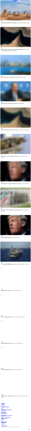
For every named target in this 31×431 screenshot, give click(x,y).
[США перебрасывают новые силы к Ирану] (15, 228)
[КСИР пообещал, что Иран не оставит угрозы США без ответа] (15, 281)
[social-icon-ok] (6, 429)
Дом (2, 420)
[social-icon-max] (8, 429)
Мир (2, 408)
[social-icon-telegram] (4, 429)
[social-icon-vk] (2, 429)
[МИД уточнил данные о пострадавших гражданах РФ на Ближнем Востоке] (15, 68)
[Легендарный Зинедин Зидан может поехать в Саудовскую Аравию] (15, 334)
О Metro (3, 424)
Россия (2, 406)
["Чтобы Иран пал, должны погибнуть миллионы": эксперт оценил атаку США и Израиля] (15, 148)
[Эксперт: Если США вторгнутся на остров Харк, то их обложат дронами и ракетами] (15, 121)
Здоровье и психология (6, 415)
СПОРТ (2, 394)
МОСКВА (2, 368)
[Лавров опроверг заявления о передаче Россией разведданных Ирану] (15, 94)
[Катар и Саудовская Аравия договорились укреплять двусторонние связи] (15, 308)
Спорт (2, 422)
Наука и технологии (6, 417)
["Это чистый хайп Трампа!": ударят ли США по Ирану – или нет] (15, 255)
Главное (3, 403)
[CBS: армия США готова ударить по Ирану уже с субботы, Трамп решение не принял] (15, 174)
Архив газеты (4, 425)
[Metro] (15, 1)
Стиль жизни (4, 413)
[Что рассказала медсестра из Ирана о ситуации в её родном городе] (15, 14)
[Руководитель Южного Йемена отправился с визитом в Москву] (15, 360)
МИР (1, 21)
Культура (3, 410)
